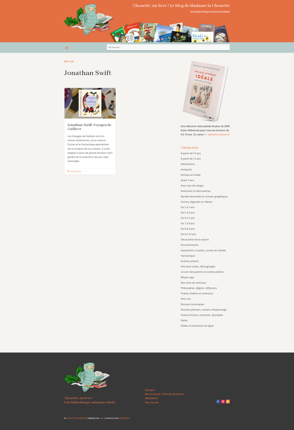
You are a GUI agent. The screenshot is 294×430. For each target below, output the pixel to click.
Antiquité (186, 169)
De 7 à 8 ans (188, 223)
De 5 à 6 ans (188, 212)
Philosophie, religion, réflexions (199, 288)
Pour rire (186, 298)
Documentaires (190, 245)
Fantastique (188, 255)
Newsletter (151, 398)
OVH (102, 418)
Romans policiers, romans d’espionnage (204, 309)
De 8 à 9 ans (188, 228)
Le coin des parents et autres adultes (202, 271)
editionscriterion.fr (219, 134)
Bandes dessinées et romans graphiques (204, 196)
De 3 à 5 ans (188, 207)
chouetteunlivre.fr (76, 418)
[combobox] (168, 47)
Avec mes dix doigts (192, 185)
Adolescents (188, 164)
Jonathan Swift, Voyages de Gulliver (90, 131)
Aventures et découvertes (196, 191)
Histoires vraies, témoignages (198, 266)
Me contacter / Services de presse (164, 394)
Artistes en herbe (190, 175)
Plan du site (151, 402)
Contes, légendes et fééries (196, 202)
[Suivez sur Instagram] (223, 401)
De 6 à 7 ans (188, 218)
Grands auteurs (190, 261)
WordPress (124, 418)
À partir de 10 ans (191, 153)
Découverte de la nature (195, 239)
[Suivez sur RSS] (228, 401)
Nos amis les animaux (193, 282)
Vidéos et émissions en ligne (197, 325)
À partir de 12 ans (191, 158)
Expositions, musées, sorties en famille (203, 250)
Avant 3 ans (187, 180)
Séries (184, 320)
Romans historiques (192, 304)
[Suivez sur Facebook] (218, 401)
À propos (150, 390)
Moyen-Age (187, 277)
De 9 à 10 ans (188, 234)
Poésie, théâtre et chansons (197, 293)
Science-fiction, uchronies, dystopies (202, 315)
